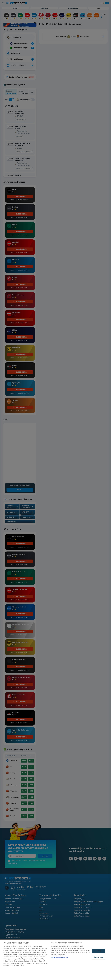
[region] (55, 954)
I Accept (98, 951)
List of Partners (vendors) (59, 957)
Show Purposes (99, 957)
